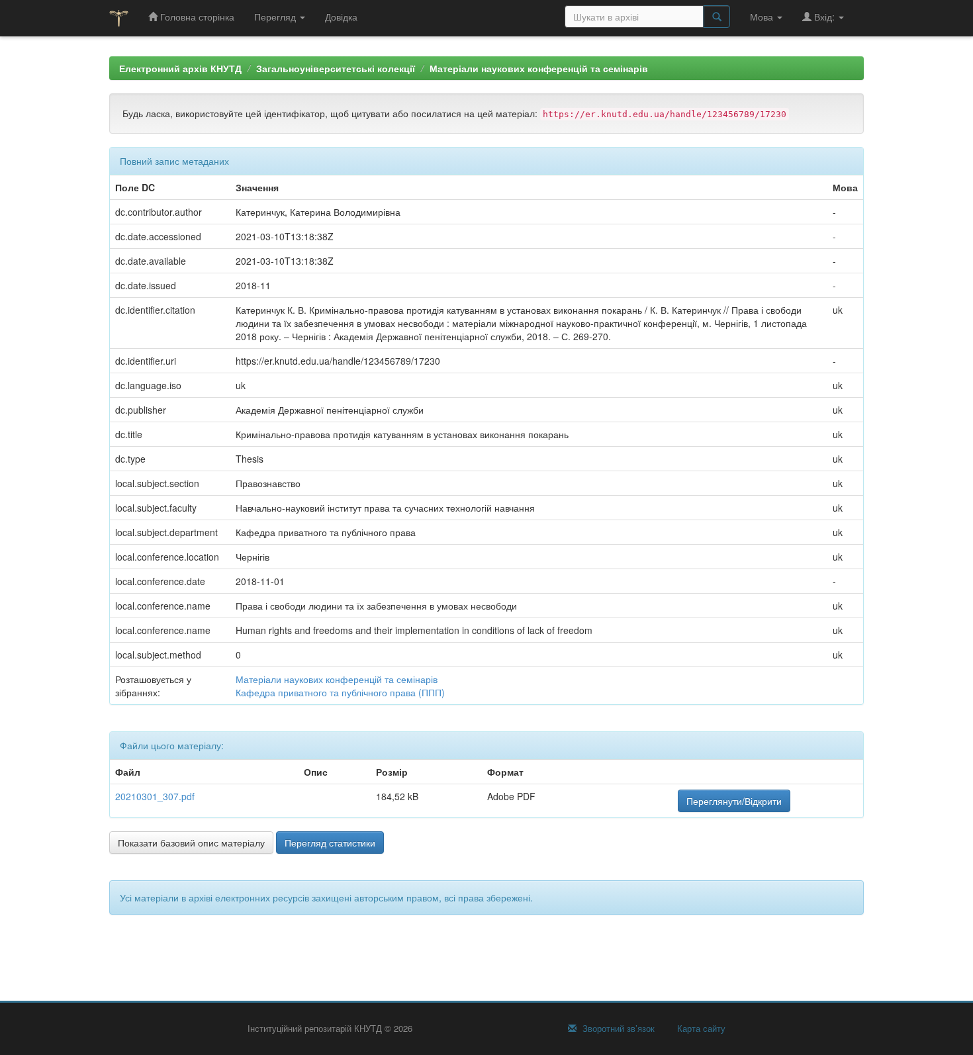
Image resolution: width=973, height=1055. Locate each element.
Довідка (341, 16)
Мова (763, 16)
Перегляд (276, 16)
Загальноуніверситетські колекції (335, 68)
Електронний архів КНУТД (180, 68)
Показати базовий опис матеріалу (191, 842)
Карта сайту (699, 1028)
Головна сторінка (196, 16)
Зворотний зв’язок (617, 1028)
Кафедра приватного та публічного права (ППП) (340, 692)
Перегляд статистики (330, 842)
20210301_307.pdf (155, 796)
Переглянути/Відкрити (734, 800)
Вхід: (824, 16)
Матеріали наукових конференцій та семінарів (539, 68)
